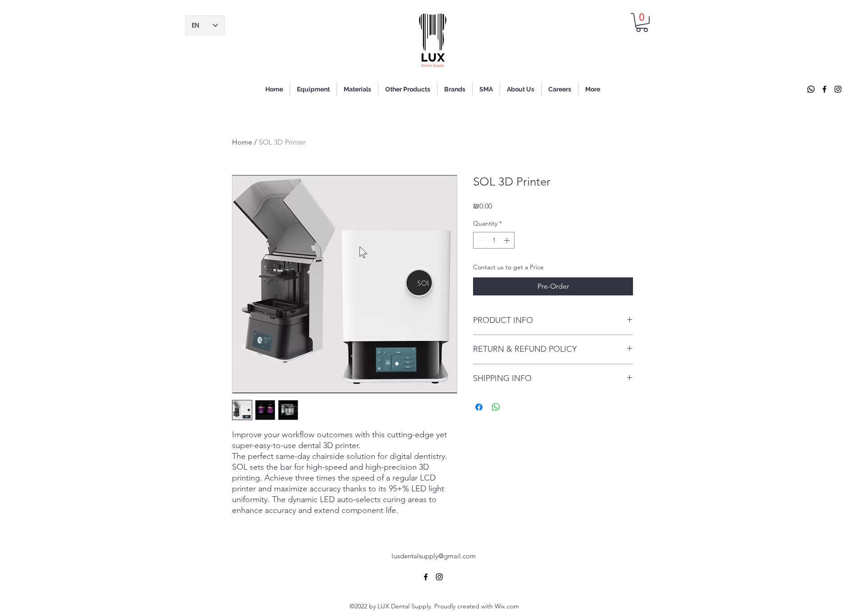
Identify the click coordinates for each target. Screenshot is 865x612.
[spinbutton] (494, 240)
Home (242, 142)
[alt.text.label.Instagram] (837, 89)
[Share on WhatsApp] (496, 407)
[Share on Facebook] (478, 407)
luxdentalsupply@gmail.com (434, 556)
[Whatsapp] (810, 89)
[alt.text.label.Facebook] (824, 89)
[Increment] (507, 240)
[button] (642, 22)
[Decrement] (480, 240)
